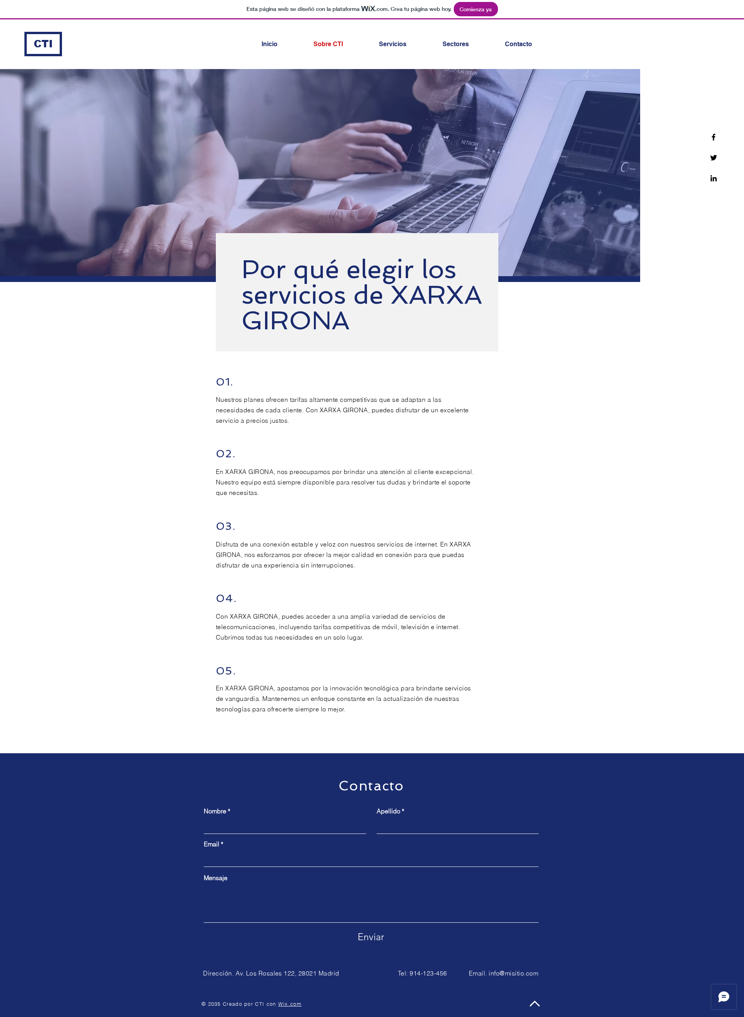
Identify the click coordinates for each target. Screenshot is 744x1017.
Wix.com (289, 1004)
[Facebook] (713, 137)
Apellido (388, 811)
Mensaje (215, 878)
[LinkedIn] (713, 178)
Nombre (215, 811)
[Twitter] (713, 157)
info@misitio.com (513, 973)
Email (211, 844)
